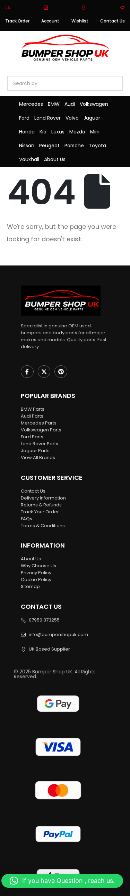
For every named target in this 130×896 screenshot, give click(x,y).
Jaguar (92, 117)
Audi (69, 104)
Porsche (74, 145)
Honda (27, 131)
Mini (94, 131)
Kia (43, 131)
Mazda (77, 131)
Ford (24, 117)
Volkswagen (94, 104)
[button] (62, 881)
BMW (54, 104)
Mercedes (31, 104)
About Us (55, 159)
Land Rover (47, 117)
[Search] (86, 83)
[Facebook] (27, 371)
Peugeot (49, 145)
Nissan (26, 145)
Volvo (72, 117)
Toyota (97, 145)
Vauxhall (29, 159)
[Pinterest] (60, 371)
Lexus (57, 131)
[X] (44, 371)
